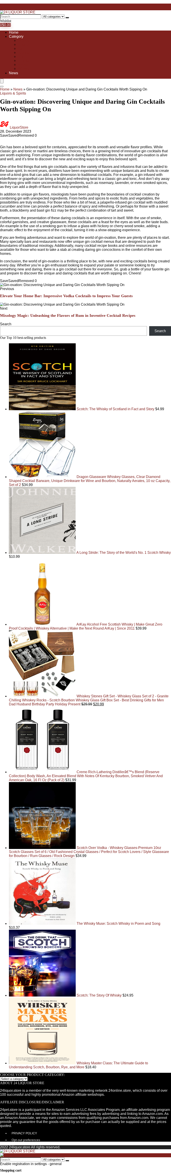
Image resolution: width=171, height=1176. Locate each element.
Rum (21, 56)
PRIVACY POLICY (24, 1133)
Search (5, 324)
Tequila (23, 60)
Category (16, 36)
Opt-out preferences (26, 1140)
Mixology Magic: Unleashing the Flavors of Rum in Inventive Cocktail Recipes (67, 315)
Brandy (23, 40)
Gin (20, 48)
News (13, 73)
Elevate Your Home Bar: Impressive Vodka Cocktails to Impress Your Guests (66, 296)
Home (13, 32)
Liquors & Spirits (13, 93)
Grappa (24, 52)
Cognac (24, 44)
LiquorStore (19, 127)
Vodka (23, 64)
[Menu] (2, 81)
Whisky (23, 68)
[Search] (67, 17)
